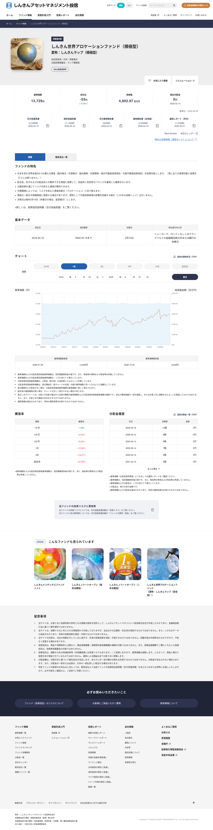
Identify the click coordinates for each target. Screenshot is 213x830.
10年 (157, 266)
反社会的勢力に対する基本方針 (93, 802)
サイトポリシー (55, 802)
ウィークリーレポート (97, 737)
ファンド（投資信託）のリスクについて (44, 703)
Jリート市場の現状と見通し (100, 781)
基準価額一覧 (20, 732)
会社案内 (128, 737)
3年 (101, 266)
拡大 (129, 5)
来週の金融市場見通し (97, 757)
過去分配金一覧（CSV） (187, 414)
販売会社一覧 (61, 157)
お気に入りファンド (23, 737)
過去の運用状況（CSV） (187, 256)
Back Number (171, 133)
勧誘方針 (18, 802)
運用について (130, 742)
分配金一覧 (19, 757)
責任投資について (132, 752)
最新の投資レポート (96, 732)
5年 (129, 266)
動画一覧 (92, 786)
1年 (74, 266)
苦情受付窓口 (130, 762)
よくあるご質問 (170, 15)
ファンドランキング (23, 747)
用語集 (153, 15)
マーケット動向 (94, 762)
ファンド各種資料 (22, 752)
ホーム (9, 15)
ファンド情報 (25, 15)
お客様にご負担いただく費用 (106, 703)
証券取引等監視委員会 (172, 749)
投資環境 (92, 752)
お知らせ (165, 732)
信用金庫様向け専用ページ (197, 5)
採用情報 (128, 757)
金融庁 (164, 743)
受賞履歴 (165, 738)
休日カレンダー (188, 133)
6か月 (46, 266)
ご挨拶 (127, 732)
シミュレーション (59, 737)
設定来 (185, 266)
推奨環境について (169, 703)
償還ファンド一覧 (22, 772)
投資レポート (62, 15)
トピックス (93, 747)
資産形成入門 (44, 15)
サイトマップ (186, 15)
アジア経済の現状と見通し (99, 776)
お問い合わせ (201, 15)
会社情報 (79, 15)
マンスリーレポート (96, 742)
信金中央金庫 (167, 755)
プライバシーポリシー (35, 802)
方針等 (127, 747)
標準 (121, 5)
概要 (30, 157)
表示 (185, 277)
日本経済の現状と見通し (98, 767)
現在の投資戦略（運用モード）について (174, 139)
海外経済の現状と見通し (98, 772)
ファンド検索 (20, 742)
